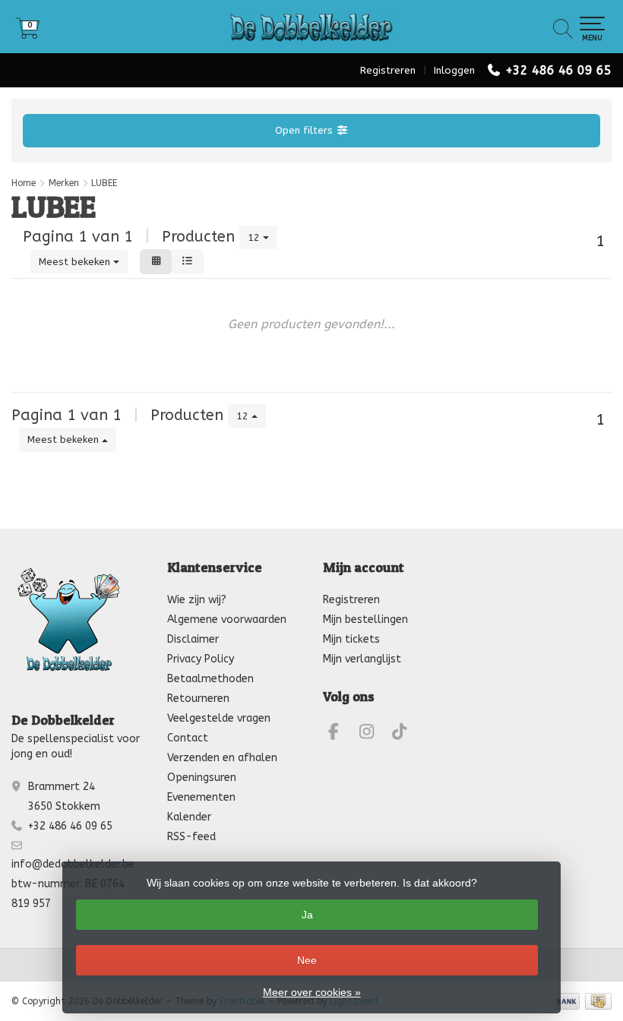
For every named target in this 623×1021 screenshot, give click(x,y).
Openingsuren (201, 777)
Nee (307, 960)
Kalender (189, 817)
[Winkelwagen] (27, 34)
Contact (187, 738)
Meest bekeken (76, 261)
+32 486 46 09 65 (558, 70)
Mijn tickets (351, 639)
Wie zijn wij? (196, 599)
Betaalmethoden (210, 678)
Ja (307, 915)
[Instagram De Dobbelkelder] (373, 734)
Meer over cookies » (312, 992)
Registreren (388, 70)
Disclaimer (193, 639)
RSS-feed (191, 836)
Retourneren (198, 698)
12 (255, 237)
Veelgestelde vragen (218, 718)
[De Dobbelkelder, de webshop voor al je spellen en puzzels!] (311, 26)
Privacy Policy (200, 659)
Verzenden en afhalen (222, 757)
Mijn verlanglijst (362, 659)
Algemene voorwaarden (226, 619)
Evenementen (201, 797)
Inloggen (454, 70)
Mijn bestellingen (365, 619)
